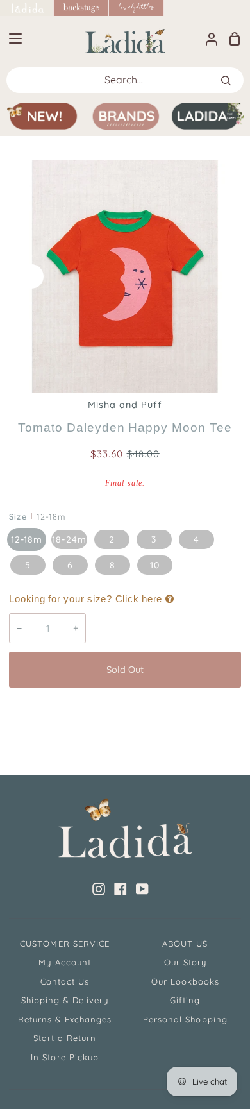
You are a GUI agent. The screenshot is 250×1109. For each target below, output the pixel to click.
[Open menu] (11, 38)
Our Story (185, 962)
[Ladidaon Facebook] (120, 889)
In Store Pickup (65, 1057)
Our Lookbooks (185, 981)
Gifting (185, 1000)
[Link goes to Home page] (27, 8)
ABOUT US (185, 943)
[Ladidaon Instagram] (98, 889)
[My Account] (206, 38)
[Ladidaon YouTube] (142, 889)
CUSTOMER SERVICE (65, 943)
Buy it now (125, 712)
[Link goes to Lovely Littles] (136, 8)
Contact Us (64, 981)
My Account (64, 962)
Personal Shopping (185, 1019)
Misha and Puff (125, 405)
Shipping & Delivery (65, 1000)
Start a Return (65, 1038)
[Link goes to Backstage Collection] (81, 8)
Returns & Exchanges (65, 1019)
